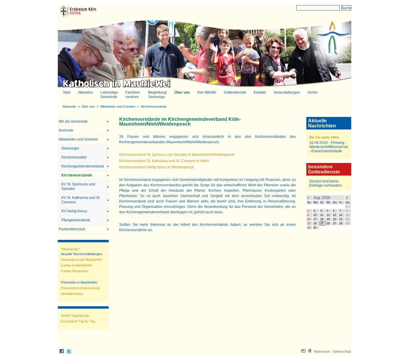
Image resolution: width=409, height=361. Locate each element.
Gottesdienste (234, 92)
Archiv (312, 92)
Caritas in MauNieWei (76, 265)
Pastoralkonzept (72, 229)
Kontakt (259, 92)
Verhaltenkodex (72, 293)
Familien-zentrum (133, 94)
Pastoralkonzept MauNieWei (81, 259)
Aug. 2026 (321, 198)
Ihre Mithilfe (206, 92)
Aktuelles (85, 92)
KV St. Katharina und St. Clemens (80, 200)
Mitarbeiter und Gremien (117, 106)
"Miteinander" (70, 249)
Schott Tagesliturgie (75, 315)
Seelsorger (70, 148)
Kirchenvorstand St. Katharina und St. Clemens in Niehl (164, 161)
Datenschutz (342, 351)
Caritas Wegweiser (74, 271)
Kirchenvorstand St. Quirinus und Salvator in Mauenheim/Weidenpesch (177, 155)
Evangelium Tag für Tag (78, 321)
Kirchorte (66, 130)
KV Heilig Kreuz (74, 211)
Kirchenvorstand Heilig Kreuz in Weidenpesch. (157, 167)
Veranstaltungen (286, 92)
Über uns (182, 92)
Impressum (322, 351)
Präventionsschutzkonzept (80, 288)
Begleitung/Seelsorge (157, 94)
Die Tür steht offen (324, 137)
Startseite (69, 106)
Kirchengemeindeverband (82, 166)
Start (66, 92)
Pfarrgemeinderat (75, 220)
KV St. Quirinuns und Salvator (78, 186)
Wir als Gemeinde (73, 121)
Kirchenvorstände (153, 106)
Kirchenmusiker (74, 157)
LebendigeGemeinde (109, 94)
